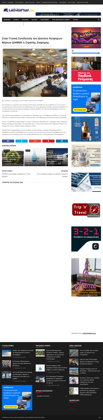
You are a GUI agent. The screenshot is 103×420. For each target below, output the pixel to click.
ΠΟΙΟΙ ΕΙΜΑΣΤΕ (19, 2)
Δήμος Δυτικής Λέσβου (41, 46)
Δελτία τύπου (26, 46)
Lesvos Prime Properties (13, 23)
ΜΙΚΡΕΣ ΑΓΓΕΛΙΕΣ (30, 2)
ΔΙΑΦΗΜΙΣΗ (11, 2)
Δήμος (32, 46)
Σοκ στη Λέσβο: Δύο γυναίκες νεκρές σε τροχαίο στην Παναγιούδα (89, 352)
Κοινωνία (51, 150)
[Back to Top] (99, 417)
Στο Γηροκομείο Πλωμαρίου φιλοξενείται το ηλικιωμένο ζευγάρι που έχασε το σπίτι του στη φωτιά (56, 158)
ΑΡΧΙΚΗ (4, 2)
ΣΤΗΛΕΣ (75, 19)
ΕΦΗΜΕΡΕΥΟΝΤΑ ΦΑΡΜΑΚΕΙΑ (50, 2)
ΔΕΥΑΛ (28, 150)
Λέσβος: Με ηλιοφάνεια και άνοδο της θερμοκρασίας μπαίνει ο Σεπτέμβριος (23, 352)
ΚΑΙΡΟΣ (38, 2)
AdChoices (72, 409)
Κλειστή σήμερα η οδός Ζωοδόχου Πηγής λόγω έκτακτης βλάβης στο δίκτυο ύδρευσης (34, 158)
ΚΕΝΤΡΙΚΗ (7, 19)
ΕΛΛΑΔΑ (34, 19)
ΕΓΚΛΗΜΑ (25, 19)
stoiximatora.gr (89, 333)
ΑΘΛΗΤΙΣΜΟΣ (45, 19)
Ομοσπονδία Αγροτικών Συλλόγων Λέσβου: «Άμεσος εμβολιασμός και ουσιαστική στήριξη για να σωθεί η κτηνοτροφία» (12, 157)
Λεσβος (50, 46)
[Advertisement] (86, 315)
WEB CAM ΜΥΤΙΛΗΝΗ (82, 2)
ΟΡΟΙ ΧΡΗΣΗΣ (72, 2)
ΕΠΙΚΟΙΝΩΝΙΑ (63, 2)
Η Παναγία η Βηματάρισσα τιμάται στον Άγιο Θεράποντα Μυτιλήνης (22, 363)
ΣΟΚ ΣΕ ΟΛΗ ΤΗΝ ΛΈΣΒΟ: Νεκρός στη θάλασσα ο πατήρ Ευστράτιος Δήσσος (89, 362)
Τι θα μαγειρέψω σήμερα (61, 19)
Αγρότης (6, 150)
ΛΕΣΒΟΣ (16, 19)
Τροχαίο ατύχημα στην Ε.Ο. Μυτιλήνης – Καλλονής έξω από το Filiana (90, 371)
